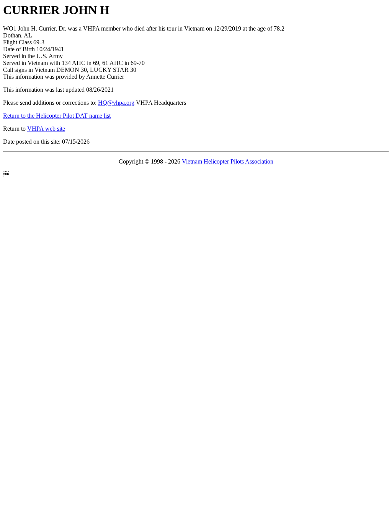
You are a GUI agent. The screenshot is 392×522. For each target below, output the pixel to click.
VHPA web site (46, 128)
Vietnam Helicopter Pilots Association (227, 161)
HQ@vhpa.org (116, 102)
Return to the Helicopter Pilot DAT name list (57, 115)
